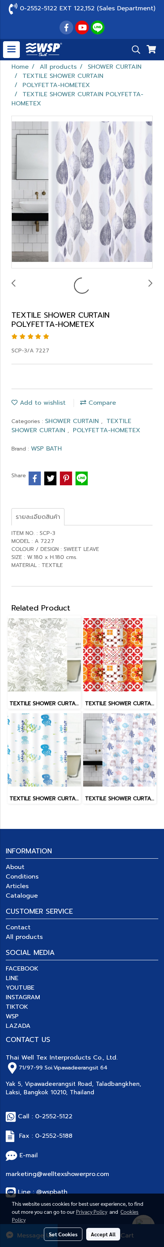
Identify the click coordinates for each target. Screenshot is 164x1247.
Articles (17, 886)
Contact (18, 927)
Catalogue (22, 895)
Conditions (22, 876)
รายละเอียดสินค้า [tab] (38, 517)
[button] (133, 49)
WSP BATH (46, 448)
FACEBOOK (22, 968)
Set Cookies (63, 1234)
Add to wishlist (42, 402)
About (15, 867)
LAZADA (18, 1026)
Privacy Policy (91, 1211)
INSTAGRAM (23, 997)
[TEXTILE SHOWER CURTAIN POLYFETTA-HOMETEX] (82, 192)
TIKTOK (17, 1006)
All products (24, 937)
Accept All (103, 1234)
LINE (12, 978)
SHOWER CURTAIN (73, 421)
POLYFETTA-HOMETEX (106, 430)
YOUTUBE (20, 987)
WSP (12, 1016)
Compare (101, 402)
